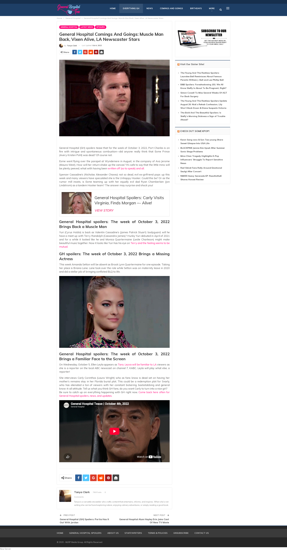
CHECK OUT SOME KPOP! (194, 131)
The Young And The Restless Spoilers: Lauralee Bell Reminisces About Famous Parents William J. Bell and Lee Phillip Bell (202, 76)
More (212, 8)
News (149, 8)
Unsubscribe (180, 533)
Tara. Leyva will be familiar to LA (137, 364)
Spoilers (100, 27)
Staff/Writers (133, 533)
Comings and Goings (171, 8)
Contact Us (201, 533)
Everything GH (131, 8)
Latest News (87, 27)
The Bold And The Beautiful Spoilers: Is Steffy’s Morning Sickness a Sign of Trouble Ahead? (202, 116)
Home (113, 8)
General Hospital (69, 27)
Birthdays (196, 8)
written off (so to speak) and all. (125, 168)
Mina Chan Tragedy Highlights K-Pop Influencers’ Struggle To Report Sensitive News (201, 160)
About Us (113, 533)
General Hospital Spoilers (85, 533)
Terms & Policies (157, 533)
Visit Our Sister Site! (192, 64)
